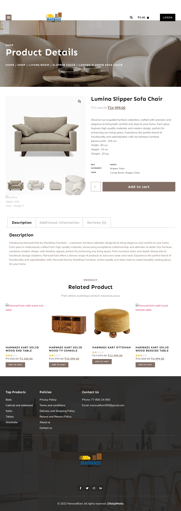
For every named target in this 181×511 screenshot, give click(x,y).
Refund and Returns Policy (56, 416)
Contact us (46, 428)
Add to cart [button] (15, 365)
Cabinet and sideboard (19, 405)
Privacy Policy (48, 399)
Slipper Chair (64, 65)
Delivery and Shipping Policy (57, 411)
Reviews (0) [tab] (96, 222)
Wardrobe (12, 422)
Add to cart (139, 187)
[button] (8, 17)
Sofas (9, 411)
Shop (21, 65)
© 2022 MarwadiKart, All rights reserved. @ (90, 503)
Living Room (39, 65)
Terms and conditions (52, 405)
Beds (9, 399)
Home (10, 65)
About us (45, 422)
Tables (10, 416)
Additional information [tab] (59, 222)
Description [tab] (22, 222)
